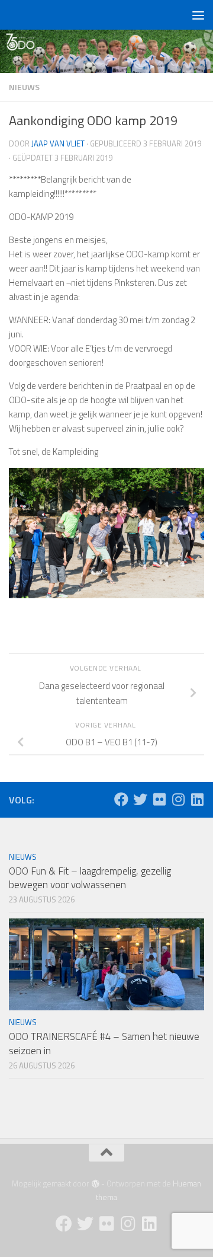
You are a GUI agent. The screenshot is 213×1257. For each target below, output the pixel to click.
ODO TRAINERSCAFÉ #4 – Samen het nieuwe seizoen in (104, 1043)
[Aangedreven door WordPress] (95, 1184)
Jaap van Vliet (58, 143)
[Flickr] (159, 799)
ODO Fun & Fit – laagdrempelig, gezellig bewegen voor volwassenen (90, 878)
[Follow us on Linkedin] (197, 799)
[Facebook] (121, 799)
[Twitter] (140, 799)
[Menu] (198, 15)
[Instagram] (178, 799)
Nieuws (24, 87)
